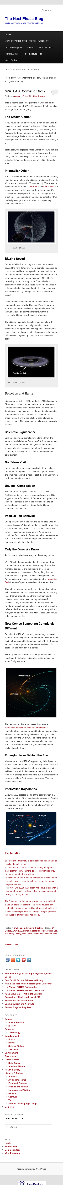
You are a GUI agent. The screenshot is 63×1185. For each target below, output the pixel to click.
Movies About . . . (12, 53)
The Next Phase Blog (24, 18)
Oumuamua (38, 933)
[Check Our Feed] (13, 961)
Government (11, 1056)
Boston (8, 1018)
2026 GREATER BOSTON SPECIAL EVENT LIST (26, 41)
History (12, 1025)
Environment (19, 927)
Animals (12, 1076)
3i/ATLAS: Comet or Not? (25, 91)
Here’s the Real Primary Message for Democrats (28, 983)
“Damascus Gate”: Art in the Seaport (23, 993)
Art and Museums (17, 1079)
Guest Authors (12, 1059)
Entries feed (11, 1146)
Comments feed (13, 1149)
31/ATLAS (17, 930)
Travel (11, 1100)
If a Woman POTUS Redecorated (21, 986)
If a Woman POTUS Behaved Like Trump (25, 990)
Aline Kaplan (39, 96)
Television (13, 1049)
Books (11, 1039)
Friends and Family (18, 1086)
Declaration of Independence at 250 (22, 997)
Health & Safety (12, 1069)
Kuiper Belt (31, 186)
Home (8, 34)
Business (9, 1029)
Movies (12, 1042)
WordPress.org (12, 1153)
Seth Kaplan (14, 1062)
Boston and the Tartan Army (19, 1000)
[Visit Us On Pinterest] (23, 961)
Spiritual (12, 1096)
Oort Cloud (48, 186)
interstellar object (38, 930)
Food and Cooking (17, 1083)
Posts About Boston (33, 53)
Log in (8, 1143)
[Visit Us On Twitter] (18, 961)
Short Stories (11, 60)
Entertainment (12, 1035)
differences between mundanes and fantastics (26, 727)
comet (26, 930)
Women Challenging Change (22, 1103)
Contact (30, 47)
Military (12, 1093)
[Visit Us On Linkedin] (29, 961)
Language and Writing (19, 1089)
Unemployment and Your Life (19, 1003)
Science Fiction (16, 1045)
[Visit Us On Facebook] (7, 961)
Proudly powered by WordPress (31, 1168)
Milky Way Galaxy (13, 933)
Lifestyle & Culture (34, 927)
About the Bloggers (13, 47)
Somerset (9, 1106)
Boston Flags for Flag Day (18, 1007)
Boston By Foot (16, 1022)
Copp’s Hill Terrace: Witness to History (24, 980)
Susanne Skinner (17, 1066)
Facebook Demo (46, 47)
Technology (14, 1032)
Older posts (11, 944)
